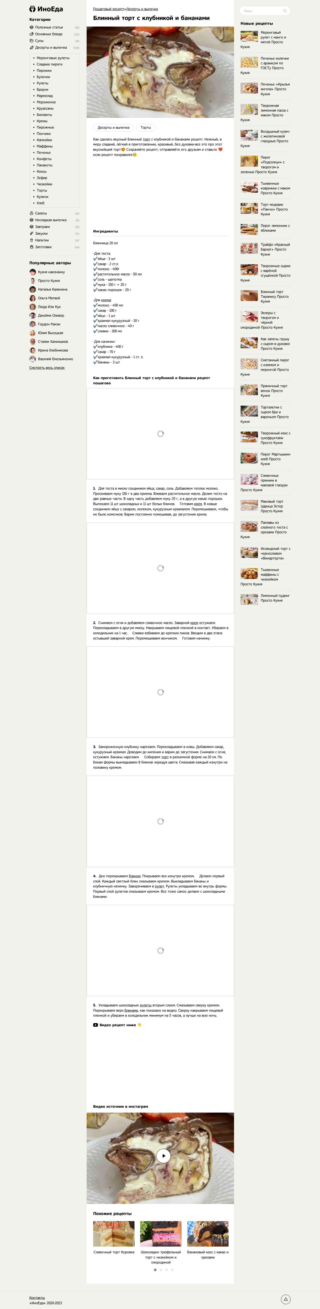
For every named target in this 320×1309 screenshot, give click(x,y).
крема (106, 300)
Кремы (42, 121)
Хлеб (40, 203)
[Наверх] (286, 1299)
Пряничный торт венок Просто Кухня (274, 391)
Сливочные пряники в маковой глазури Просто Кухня (264, 483)
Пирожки (44, 71)
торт (146, 139)
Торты (146, 128)
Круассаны (45, 108)
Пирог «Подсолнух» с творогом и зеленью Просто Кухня (263, 164)
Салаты (41, 213)
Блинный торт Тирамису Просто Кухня (275, 296)
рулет (159, 886)
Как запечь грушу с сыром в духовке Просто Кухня (275, 344)
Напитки (42, 240)
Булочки (43, 77)
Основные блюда (48, 34)
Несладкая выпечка (50, 220)
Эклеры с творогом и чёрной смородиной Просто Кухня (262, 320)
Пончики (44, 134)
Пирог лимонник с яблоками (275, 228)
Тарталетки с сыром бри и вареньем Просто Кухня (265, 414)
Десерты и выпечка (113, 128)
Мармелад (45, 96)
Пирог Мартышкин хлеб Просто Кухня (275, 459)
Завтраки (42, 227)
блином (135, 876)
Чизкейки (44, 184)
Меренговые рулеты (53, 58)
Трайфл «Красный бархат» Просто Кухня (275, 249)
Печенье (44, 153)
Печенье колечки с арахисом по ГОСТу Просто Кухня (265, 65)
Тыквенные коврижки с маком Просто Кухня (275, 188)
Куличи (42, 197)
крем (198, 504)
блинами (131, 1010)
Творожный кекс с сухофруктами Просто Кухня (275, 438)
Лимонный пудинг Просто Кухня (275, 598)
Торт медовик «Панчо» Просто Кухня (274, 209)
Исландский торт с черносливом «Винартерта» (275, 553)
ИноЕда (50, 8)
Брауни (42, 89)
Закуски (41, 233)
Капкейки (44, 140)
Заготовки (43, 247)
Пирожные (45, 127)
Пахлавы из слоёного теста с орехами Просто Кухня (264, 530)
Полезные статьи (49, 27)
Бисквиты (44, 115)
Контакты (37, 1298)
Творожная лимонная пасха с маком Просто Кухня (264, 113)
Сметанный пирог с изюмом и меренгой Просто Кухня (265, 367)
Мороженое (46, 102)
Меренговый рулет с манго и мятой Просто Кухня (263, 39)
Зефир (42, 178)
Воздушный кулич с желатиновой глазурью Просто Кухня (265, 138)
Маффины (45, 146)
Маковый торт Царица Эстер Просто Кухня (272, 506)
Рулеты (42, 83)
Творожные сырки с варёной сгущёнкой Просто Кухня (265, 273)
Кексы (42, 171)
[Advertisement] (160, 193)
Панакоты (44, 165)
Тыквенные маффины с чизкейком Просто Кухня (260, 577)
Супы (39, 41)
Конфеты (44, 159)
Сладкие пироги (49, 64)
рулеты (146, 1005)
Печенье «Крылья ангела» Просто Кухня (275, 89)
